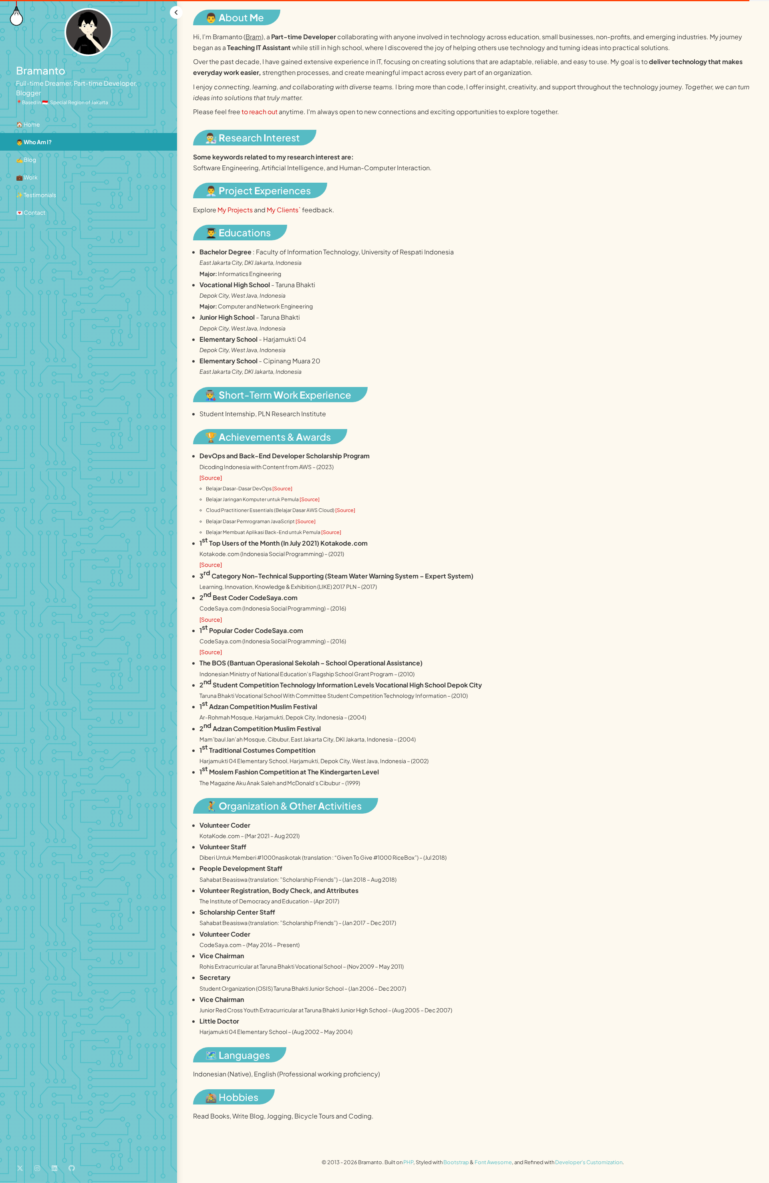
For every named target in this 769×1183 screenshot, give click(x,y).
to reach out (260, 111)
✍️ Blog (26, 159)
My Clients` (284, 210)
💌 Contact (30, 212)
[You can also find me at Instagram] (37, 1167)
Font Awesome (493, 1162)
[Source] (210, 477)
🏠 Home (28, 124)
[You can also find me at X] (20, 1167)
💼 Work (27, 177)
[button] (176, 12)
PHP (408, 1162)
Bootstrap (456, 1162)
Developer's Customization (588, 1162)
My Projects (235, 210)
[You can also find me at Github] (72, 1167)
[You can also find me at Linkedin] (54, 1167)
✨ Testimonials (36, 194)
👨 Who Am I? (34, 141)
